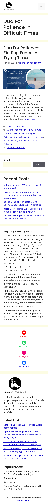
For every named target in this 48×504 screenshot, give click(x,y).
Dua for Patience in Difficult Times (24, 129)
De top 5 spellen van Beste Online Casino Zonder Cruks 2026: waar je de (22, 203)
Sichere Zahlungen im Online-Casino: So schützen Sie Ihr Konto (23, 217)
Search (7, 160)
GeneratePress (24, 500)
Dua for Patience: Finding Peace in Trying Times (21, 52)
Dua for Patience (15, 126)
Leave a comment (16, 147)
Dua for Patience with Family (17, 133)
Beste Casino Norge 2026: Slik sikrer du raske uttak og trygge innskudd (22, 210)
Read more (29, 119)
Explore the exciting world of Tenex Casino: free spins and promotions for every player (22, 195)
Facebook (24, 366)
